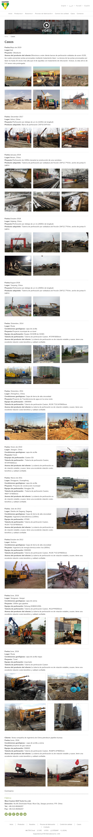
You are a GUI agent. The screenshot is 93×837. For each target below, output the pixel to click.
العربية (71, 6)
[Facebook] (10, 814)
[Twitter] (6, 814)
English (63, 6)
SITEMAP (55, 830)
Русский (78, 6)
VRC (40, 830)
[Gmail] (21, 814)
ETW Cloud (31, 830)
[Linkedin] (17, 814)
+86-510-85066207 (16, 806)
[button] (19, 13)
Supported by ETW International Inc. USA (46, 834)
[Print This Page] (25, 814)
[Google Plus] (13, 814)
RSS (46, 830)
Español (87, 6)
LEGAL (64, 830)
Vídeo (46, 30)
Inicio (6, 36)
